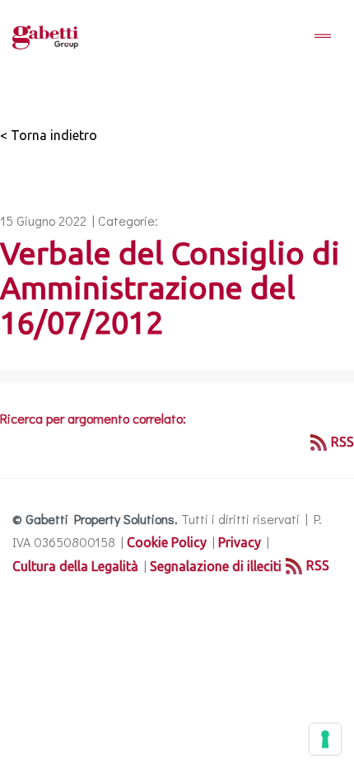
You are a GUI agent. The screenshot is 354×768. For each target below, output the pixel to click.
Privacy (239, 542)
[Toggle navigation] (323, 37)
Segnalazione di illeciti (216, 566)
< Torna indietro (48, 135)
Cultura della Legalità (75, 566)
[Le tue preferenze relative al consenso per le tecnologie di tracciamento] (325, 739)
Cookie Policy (167, 542)
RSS (342, 441)
